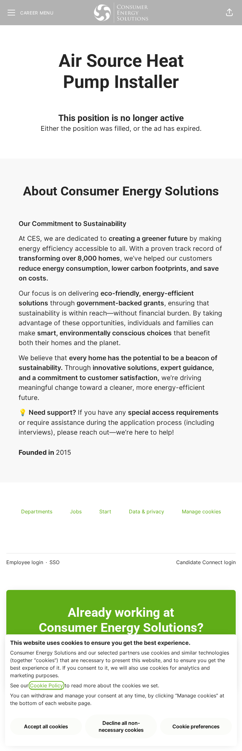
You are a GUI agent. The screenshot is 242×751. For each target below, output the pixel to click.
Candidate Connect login (206, 562)
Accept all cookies (46, 726)
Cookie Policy (46, 685)
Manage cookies (201, 511)
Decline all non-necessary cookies (121, 726)
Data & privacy (146, 511)
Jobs (76, 511)
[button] (229, 12)
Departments (36, 511)
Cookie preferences (196, 726)
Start (105, 511)
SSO (54, 562)
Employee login (24, 562)
